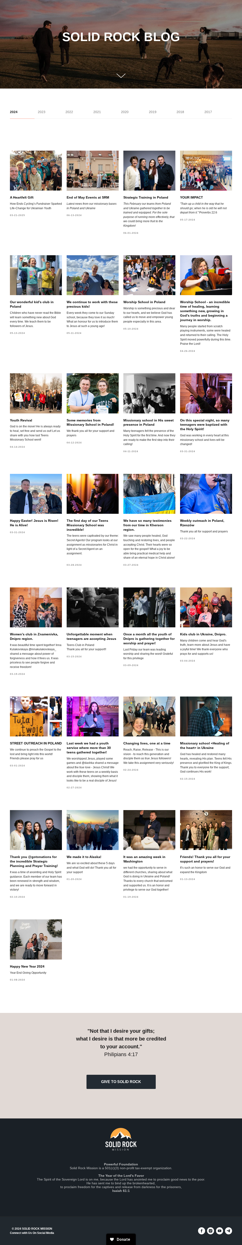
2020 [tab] (125, 112)
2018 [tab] (180, 112)
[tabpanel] (121, 566)
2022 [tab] (69, 112)
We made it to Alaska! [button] (84, 857)
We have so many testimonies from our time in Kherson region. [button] (147, 525)
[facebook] (201, 1230)
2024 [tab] (13, 112)
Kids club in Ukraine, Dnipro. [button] (203, 634)
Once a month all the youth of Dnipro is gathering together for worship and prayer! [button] (149, 638)
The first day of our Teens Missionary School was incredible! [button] (87, 525)
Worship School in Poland (144, 302)
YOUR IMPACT (191, 197)
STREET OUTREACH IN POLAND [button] (36, 743)
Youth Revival (21, 420)
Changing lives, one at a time (146, 743)
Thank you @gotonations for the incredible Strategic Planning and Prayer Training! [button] (34, 861)
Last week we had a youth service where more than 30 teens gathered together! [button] (89, 747)
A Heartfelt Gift (22, 197)
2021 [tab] (97, 112)
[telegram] (228, 1230)
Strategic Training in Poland (145, 197)
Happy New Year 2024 (27, 966)
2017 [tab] (208, 112)
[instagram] (210, 1230)
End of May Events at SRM (88, 197)
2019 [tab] (152, 112)
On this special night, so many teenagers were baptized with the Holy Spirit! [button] (204, 424)
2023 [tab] (41, 112)
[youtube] (219, 1230)
